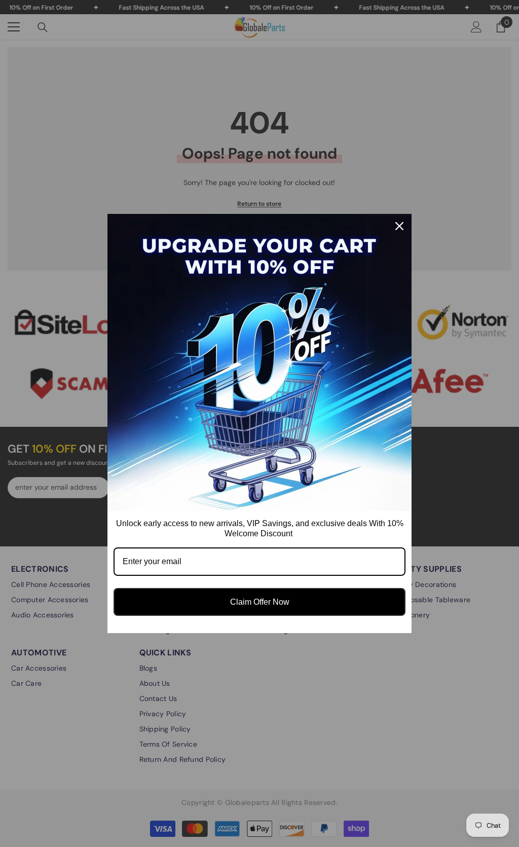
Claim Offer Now (259, 602)
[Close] (399, 226)
